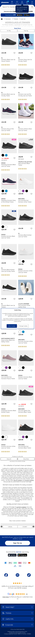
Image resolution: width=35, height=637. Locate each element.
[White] (6, 226)
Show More (26, 459)
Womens (8, 19)
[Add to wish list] (14, 53)
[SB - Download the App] (17, 15)
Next (33, 527)
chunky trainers (29, 480)
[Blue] (6, 155)
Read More (17, 28)
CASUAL (10, 526)
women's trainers (21, 507)
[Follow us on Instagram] (17, 575)
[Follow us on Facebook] (6, 575)
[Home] (2, 19)
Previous (1, 527)
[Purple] (23, 191)
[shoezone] (5, 3)
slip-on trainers (18, 480)
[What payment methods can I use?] (17, 564)
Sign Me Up (17, 543)
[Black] (3, 191)
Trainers (16, 19)
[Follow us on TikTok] (29, 575)
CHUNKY (25, 526)
